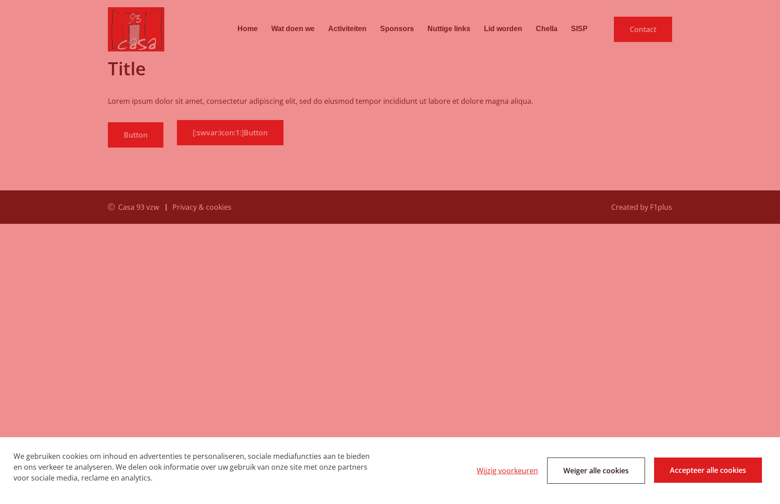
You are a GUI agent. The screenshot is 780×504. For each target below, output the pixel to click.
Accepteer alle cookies (708, 470)
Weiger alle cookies (596, 471)
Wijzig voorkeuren (507, 471)
